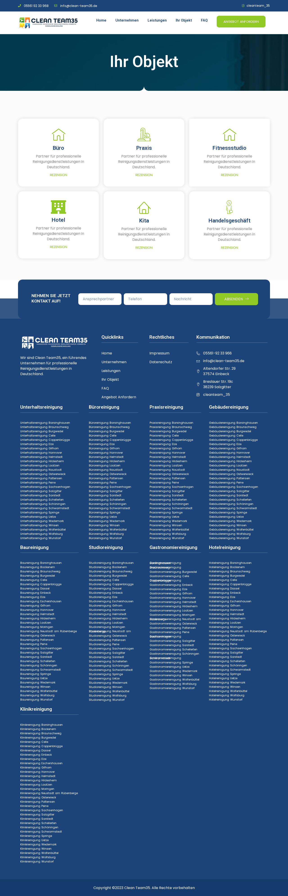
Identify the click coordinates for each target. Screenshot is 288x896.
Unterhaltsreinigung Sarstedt (40, 495)
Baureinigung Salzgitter (36, 652)
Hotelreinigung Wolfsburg (226, 695)
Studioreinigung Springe (106, 674)
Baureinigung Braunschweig (40, 571)
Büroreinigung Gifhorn (104, 448)
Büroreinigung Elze (102, 444)
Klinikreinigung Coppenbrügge (41, 746)
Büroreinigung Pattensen (106, 478)
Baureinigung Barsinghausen (41, 563)
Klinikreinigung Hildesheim (38, 780)
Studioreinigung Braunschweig (110, 571)
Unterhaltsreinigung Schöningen (42, 504)
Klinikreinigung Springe (36, 836)
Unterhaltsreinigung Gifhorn (39, 448)
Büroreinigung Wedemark (107, 521)
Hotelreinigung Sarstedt (225, 657)
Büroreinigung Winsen (104, 525)
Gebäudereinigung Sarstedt (228, 495)
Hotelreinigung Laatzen (225, 623)
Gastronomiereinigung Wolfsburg (173, 684)
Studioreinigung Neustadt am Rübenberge (110, 631)
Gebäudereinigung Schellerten (230, 500)
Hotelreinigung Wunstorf (226, 699)
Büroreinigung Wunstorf (105, 538)
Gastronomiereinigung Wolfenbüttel (174, 679)
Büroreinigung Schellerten (107, 500)
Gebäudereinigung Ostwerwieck (231, 474)
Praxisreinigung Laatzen (166, 465)
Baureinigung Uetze (33, 678)
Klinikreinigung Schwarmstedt (41, 831)
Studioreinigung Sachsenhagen (111, 648)
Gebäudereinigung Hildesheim (230, 461)
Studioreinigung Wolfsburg (107, 695)
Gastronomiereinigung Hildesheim (174, 606)
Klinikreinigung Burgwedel (38, 737)
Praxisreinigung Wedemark (168, 521)
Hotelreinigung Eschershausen (230, 601)
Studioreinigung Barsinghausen (111, 563)
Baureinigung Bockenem (37, 567)
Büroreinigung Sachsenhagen (110, 487)
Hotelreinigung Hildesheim (227, 618)
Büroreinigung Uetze (103, 517)
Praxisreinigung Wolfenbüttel (169, 529)
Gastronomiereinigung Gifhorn (171, 593)
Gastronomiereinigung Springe (171, 662)
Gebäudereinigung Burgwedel (230, 431)
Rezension (58, 174)
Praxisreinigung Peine (164, 482)
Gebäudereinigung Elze (225, 444)
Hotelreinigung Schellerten (227, 661)
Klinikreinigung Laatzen (36, 784)
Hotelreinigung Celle (223, 580)
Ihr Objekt (184, 20)
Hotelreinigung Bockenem (227, 567)
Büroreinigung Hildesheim (107, 461)
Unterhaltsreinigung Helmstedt (41, 457)
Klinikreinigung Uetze (34, 840)
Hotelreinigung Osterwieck (227, 635)
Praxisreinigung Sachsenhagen (172, 487)
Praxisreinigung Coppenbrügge (171, 440)
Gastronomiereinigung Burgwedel (173, 572)
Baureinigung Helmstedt (37, 614)
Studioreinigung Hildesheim (108, 618)
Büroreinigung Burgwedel (106, 431)
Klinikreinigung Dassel (35, 750)
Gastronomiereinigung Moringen (172, 615)
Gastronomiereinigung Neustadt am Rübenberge (175, 619)
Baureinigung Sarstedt (36, 657)
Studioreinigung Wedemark (108, 683)
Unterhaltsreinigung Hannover (41, 453)
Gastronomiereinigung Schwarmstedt (165, 658)
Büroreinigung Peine (103, 482)
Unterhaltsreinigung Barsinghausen (45, 423)
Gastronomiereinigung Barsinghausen (165, 563)
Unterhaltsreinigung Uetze (38, 517)
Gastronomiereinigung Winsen (171, 675)
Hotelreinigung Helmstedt (226, 614)
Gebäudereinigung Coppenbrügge (233, 440)
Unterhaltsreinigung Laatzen (39, 465)
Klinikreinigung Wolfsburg (38, 857)
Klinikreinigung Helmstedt (37, 776)
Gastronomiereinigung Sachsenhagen (165, 636)
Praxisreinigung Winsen (166, 525)
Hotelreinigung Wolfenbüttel (228, 691)
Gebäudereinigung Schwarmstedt (233, 508)
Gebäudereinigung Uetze (226, 517)
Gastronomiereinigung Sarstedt (172, 645)
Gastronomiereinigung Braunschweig (165, 567)
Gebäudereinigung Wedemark (230, 521)
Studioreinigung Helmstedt (107, 614)
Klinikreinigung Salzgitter (37, 814)
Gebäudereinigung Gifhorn (228, 448)
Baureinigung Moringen (36, 627)
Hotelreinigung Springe (225, 674)
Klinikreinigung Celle (34, 742)
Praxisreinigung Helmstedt (168, 457)
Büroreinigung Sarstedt (105, 495)
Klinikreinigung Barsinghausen (41, 725)
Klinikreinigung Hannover (37, 772)
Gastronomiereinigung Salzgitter (172, 641)
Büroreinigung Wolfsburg (106, 534)
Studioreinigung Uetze (104, 678)
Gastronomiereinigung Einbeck (171, 585)
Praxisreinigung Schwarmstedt (171, 508)
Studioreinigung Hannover (107, 610)
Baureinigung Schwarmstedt (40, 670)
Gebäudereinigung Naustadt (229, 470)
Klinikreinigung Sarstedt (36, 819)
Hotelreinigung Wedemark (227, 682)
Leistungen (157, 20)
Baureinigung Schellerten (37, 661)
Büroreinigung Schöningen (107, 504)
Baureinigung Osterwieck (37, 635)
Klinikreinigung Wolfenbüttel (39, 853)
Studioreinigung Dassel (105, 588)
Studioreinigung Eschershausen (111, 601)
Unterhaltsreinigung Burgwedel (41, 431)
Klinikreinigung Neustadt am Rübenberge (49, 793)
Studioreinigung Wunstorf (107, 700)
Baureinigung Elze (32, 597)
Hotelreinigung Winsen (224, 687)
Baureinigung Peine (33, 644)
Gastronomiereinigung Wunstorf (172, 688)
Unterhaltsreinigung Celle (37, 435)
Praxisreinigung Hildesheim (168, 461)
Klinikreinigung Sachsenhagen (41, 810)
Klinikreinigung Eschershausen (41, 763)
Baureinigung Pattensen (37, 640)
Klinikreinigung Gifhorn (36, 767)
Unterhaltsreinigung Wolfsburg (41, 534)
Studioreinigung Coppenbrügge (111, 584)
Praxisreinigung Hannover (167, 453)
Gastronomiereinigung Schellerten (173, 649)
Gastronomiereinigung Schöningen (174, 654)
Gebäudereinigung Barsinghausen (233, 423)
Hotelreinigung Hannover (226, 610)
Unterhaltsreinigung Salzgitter (40, 491)
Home (101, 20)
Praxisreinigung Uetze (164, 517)
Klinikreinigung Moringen (37, 789)
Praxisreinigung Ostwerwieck (169, 474)
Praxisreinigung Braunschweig (171, 427)
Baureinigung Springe (35, 674)
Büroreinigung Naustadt (106, 470)
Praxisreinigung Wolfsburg (168, 534)
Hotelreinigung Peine (223, 644)
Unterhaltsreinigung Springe (39, 512)
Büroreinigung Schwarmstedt (109, 508)
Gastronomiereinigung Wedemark (173, 671)
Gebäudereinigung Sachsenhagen (233, 487)
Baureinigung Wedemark (37, 682)
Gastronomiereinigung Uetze (169, 667)
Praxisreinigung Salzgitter (167, 491)
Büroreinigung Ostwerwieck (107, 474)
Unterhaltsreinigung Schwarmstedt (44, 508)
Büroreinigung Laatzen (104, 465)
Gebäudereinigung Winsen (228, 525)
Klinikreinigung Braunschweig (40, 733)
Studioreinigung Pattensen (107, 640)
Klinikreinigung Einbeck (36, 755)
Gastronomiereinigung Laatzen (171, 610)
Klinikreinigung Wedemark (38, 844)
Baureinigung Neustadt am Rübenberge (48, 631)
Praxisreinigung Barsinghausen (171, 423)
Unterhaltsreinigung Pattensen (41, 478)
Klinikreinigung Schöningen (39, 827)
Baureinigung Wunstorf (36, 699)
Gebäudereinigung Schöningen (231, 504)
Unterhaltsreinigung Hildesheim (42, 461)
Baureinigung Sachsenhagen (41, 648)
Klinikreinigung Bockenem (38, 729)
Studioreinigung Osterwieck (108, 636)
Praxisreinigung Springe (166, 512)
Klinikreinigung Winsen (36, 849)
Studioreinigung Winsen (105, 687)
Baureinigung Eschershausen (40, 601)
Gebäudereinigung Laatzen (228, 465)
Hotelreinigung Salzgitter (226, 652)
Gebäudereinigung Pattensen (229, 478)
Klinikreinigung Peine (34, 806)
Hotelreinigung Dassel (224, 588)
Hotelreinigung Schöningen (228, 665)
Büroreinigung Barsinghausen (110, 423)
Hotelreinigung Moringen (226, 627)
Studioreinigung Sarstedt (106, 657)
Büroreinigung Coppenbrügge (110, 440)
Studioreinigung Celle (104, 580)
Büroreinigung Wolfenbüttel (108, 529)
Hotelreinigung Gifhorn (224, 605)
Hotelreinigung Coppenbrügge (230, 584)
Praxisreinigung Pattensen (167, 478)
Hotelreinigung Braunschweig (229, 571)
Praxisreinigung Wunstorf (167, 538)
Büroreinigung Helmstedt (106, 457)
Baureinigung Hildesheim (38, 618)
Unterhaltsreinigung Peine (38, 482)
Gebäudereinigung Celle (226, 435)
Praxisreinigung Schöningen (169, 504)
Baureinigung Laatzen (35, 623)
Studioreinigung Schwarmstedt (111, 670)
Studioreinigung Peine (104, 644)
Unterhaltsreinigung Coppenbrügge (45, 440)
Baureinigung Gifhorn (35, 605)
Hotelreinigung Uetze (223, 678)
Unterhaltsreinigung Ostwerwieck (42, 474)
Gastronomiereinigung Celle (169, 576)
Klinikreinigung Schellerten (38, 823)
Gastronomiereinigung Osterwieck (173, 623)
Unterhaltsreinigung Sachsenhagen (45, 487)
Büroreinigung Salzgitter (105, 491)
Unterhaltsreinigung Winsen (39, 525)
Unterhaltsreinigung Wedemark (42, 521)
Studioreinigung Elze (103, 597)
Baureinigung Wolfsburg (37, 695)
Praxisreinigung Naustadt (167, 470)
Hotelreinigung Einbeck (225, 593)
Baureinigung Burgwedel (37, 576)
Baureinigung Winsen (35, 687)
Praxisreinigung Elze (163, 444)
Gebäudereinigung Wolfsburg (230, 534)
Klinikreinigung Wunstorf (37, 861)
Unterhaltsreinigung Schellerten (42, 500)
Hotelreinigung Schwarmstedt (230, 670)
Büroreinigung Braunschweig (109, 427)
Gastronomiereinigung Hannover (173, 598)
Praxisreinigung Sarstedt (167, 495)
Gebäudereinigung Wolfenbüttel (231, 529)
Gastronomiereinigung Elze (168, 589)
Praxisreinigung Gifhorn (166, 448)
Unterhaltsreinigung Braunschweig (44, 427)
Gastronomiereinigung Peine (169, 632)
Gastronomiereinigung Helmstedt (173, 602)
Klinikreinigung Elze (33, 759)
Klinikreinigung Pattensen (37, 802)
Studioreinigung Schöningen (109, 666)
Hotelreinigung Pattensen (226, 640)
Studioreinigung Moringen (107, 627)
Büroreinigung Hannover (106, 453)
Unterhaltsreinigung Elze (37, 444)
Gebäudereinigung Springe (228, 512)
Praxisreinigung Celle (164, 435)
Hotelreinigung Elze (222, 597)
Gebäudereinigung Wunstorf (229, 538)
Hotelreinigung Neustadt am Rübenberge (238, 631)
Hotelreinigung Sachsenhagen (230, 648)
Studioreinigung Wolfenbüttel (109, 691)
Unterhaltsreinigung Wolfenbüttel (43, 529)
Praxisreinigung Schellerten (168, 500)
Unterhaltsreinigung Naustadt (41, 470)
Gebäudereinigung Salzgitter (229, 491)
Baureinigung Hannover (37, 610)
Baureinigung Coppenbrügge (40, 584)
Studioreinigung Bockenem (108, 567)
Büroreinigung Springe (104, 512)
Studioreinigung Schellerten (108, 661)
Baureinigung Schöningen (38, 665)
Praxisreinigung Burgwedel (168, 431)
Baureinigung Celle (33, 580)
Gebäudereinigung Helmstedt (229, 457)
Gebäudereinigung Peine (226, 482)
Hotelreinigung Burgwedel (227, 576)
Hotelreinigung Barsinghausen (230, 563)
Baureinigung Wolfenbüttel (38, 691)
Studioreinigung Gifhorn (105, 605)
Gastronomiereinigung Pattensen (173, 628)
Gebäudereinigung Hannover (229, 453)
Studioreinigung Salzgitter (107, 653)
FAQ (204, 20)
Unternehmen (127, 20)
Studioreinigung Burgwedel (108, 576)
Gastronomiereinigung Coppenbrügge (165, 580)
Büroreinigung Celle (102, 435)
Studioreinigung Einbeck (106, 593)
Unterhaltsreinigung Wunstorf (40, 538)
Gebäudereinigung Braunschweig (232, 427)
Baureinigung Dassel (35, 588)
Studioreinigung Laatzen (106, 623)
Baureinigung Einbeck (35, 593)
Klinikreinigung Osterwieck (38, 797)
